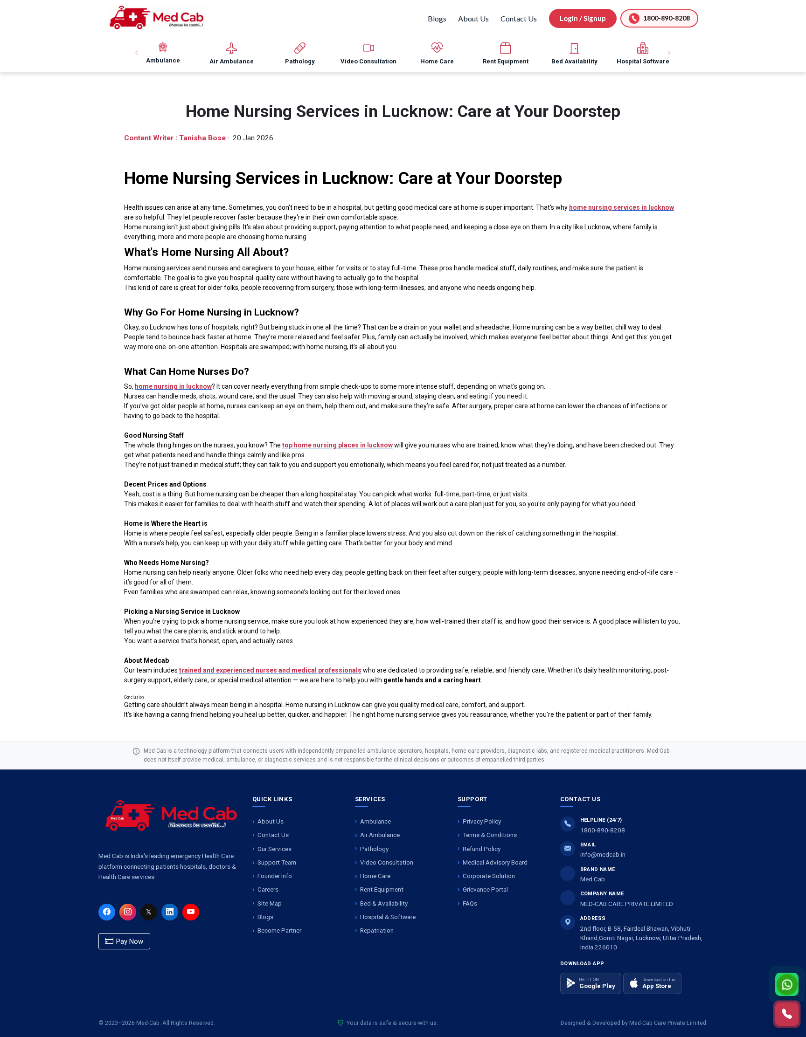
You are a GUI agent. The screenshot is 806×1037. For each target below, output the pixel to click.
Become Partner (279, 930)
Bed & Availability (384, 903)
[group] (163, 53)
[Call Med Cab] (787, 1014)
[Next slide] (669, 53)
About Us (473, 18)
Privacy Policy (482, 821)
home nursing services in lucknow (621, 207)
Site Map (269, 903)
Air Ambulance (380, 834)
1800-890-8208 (602, 830)
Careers (267, 889)
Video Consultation (386, 862)
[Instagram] (127, 912)
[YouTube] (190, 912)
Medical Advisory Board (495, 862)
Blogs (437, 18)
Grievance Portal (485, 889)
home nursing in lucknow (173, 386)
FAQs (470, 903)
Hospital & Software (388, 916)
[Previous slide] (137, 53)
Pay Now (128, 941)
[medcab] (157, 17)
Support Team (276, 862)
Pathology (374, 848)
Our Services (274, 848)
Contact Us (518, 18)
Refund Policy (481, 848)
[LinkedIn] (169, 912)
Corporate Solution (489, 875)
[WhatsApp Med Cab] (787, 984)
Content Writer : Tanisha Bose (175, 138)
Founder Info (274, 875)
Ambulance (375, 821)
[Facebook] (106, 912)
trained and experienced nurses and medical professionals (270, 670)
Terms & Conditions (490, 834)
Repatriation (377, 930)
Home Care (375, 875)
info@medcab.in (602, 854)
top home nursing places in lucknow (337, 445)
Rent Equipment (381, 889)
